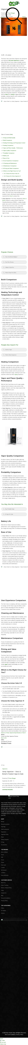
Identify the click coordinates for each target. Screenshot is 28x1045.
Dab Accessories (5, 829)
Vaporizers (4, 768)
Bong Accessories (5, 824)
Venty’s (13, 94)
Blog (2, 895)
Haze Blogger (12, 778)
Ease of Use (5, 158)
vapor (6, 664)
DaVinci (3, 913)
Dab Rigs (3, 826)
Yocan (2, 859)
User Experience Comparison (10, 160)
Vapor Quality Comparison (9, 150)
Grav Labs (3, 865)
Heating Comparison (7, 145)
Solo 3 (7, 94)
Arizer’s (11, 196)
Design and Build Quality (8, 137)
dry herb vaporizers (14, 60)
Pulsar (2, 862)
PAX (2, 857)
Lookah (3, 867)
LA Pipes (3, 872)
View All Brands (4, 875)
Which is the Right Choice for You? (11, 171)
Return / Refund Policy (6, 887)
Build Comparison (7, 140)
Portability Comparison (8, 153)
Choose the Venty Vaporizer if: (12, 176)
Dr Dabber (3, 910)
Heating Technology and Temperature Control (13, 142)
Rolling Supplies (5, 839)
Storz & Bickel (4, 852)
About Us (3, 882)
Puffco (2, 908)
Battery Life (5, 155)
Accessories (4, 844)
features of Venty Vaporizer (7, 732)
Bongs (2, 821)
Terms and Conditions (10, 1034)
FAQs (2, 890)
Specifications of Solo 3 (20, 732)
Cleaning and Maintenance (9, 163)
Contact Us (3, 893)
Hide (11, 134)
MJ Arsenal (3, 870)
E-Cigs (2, 842)
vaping (15, 374)
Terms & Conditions (5, 898)
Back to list (3, 738)
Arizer (2, 854)
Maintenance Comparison (9, 165)
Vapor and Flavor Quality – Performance (12, 148)
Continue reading (7, 789)
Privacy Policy (4, 900)
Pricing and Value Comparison (10, 168)
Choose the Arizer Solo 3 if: (11, 173)
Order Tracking (4, 885)
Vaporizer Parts (4, 834)
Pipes (2, 837)
